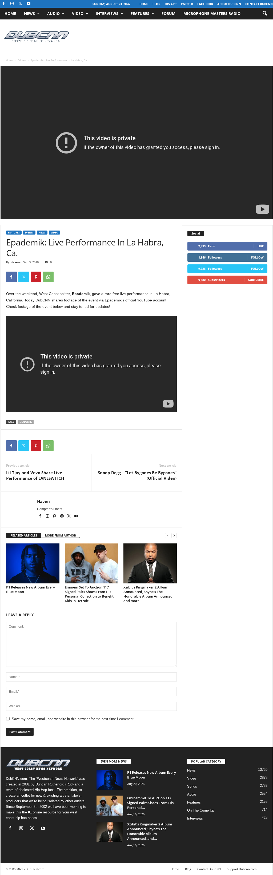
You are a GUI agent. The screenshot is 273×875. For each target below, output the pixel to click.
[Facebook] (4, 4)
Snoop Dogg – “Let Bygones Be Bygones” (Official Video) (137, 475)
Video (77, 13)
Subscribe (256, 280)
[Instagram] (12, 4)
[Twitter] (23, 277)
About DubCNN (229, 4)
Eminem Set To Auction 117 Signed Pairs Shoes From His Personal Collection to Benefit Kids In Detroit (89, 594)
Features (140, 13)
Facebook (205, 4)
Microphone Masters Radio (211, 13)
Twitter (187, 4)
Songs (192, 786)
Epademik (25, 422)
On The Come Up (200, 810)
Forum (168, 13)
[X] (20, 4)
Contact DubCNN (259, 4)
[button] (265, 13)
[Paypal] (55, 516)
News (29, 13)
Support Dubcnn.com (241, 869)
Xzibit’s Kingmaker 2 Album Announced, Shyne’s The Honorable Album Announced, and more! (148, 594)
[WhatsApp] (48, 277)
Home (143, 4)
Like (261, 246)
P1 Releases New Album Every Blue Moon (30, 589)
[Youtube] (28, 4)
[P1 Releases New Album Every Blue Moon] (32, 563)
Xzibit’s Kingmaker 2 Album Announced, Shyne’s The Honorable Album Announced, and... (149, 831)
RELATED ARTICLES (23, 535)
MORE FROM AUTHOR (60, 535)
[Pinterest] (36, 277)
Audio (53, 13)
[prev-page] (167, 535)
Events (29, 232)
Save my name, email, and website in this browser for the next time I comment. (73, 719)
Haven (15, 262)
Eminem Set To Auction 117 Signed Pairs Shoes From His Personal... (150, 803)
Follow (257, 257)
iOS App (170, 4)
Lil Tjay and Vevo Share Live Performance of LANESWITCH (35, 475)
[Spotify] (62, 516)
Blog (156, 4)
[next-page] (174, 535)
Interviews (107, 13)
